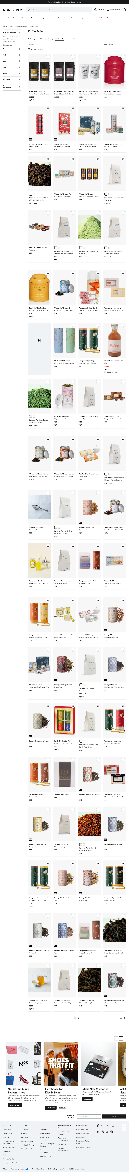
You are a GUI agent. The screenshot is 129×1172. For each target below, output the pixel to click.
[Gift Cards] (98, 1064)
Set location (7, 45)
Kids (72, 18)
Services (118, 18)
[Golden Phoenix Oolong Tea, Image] (89, 980)
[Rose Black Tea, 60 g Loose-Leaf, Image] (114, 980)
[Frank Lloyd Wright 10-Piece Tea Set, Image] (114, 396)
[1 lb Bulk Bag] (34, 194)
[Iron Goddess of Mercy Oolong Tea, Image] (39, 173)
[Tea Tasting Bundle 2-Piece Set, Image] (89, 453)
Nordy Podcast (26, 1149)
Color (5, 55)
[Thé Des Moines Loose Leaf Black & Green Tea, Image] (39, 287)
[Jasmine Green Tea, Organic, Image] (89, 396)
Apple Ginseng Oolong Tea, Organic (39, 1001)
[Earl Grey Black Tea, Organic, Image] (114, 173)
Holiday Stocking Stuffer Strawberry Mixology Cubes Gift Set (89, 310)
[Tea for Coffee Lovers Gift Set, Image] (89, 560)
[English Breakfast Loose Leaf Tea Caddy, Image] (39, 453)
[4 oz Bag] (56, 528)
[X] (107, 1132)
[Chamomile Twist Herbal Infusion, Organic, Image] (114, 227)
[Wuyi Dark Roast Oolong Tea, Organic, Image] (114, 930)
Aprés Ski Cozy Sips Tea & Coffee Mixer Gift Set (114, 796)
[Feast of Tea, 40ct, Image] (39, 124)
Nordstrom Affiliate (83, 1147)
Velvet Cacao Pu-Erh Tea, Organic (88, 745)
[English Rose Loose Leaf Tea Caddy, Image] (114, 507)
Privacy (5, 1169)
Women (23, 18)
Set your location (37, 49)
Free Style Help (45, 1133)
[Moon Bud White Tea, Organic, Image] (64, 824)
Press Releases (81, 1137)
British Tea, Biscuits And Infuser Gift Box (88, 146)
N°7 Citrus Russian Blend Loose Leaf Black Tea (113, 93)
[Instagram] (98, 1132)
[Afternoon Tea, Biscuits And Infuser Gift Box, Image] (39, 664)
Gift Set (62, 794)
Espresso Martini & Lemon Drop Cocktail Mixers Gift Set (39, 900)
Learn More (62, 1108)
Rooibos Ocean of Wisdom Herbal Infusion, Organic (64, 253)
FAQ (4, 1155)
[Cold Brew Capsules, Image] (39, 227)
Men (32, 18)
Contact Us (7, 1129)
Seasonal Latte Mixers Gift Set (38, 795)
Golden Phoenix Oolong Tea (86, 1001)
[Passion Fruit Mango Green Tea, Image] (39, 824)
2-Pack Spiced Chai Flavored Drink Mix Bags (88, 93)
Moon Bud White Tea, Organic (62, 845)
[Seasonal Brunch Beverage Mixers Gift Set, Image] (39, 614)
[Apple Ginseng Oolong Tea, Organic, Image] (39, 980)
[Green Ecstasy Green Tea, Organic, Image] (39, 396)
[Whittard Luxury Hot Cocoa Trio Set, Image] (89, 173)
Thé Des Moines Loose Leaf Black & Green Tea (38, 310)
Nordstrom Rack (82, 1129)
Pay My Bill (62, 1144)
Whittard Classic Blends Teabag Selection (112, 583)
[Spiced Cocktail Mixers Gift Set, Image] (114, 877)
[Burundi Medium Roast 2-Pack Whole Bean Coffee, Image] (64, 71)
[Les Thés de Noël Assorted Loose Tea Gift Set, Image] (64, 720)
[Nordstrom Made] (23, 1064)
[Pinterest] (103, 1132)
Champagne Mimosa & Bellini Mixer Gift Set (114, 310)
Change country (8, 1163)
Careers (24, 1133)
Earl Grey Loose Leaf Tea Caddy (63, 309)
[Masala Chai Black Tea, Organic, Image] (64, 507)
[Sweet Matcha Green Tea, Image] (89, 227)
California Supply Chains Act (56, 1169)
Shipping (6, 1137)
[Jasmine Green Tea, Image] (39, 720)
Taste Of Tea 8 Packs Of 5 (113, 145)
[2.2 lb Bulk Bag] (84, 248)
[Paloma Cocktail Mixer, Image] (114, 340)
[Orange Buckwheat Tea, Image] (89, 507)
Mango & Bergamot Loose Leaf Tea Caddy (64, 476)
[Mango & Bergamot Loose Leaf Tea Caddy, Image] (64, 453)
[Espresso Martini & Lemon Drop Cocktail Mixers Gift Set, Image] (39, 877)
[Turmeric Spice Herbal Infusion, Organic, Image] (114, 453)
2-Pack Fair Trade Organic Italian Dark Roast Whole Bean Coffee (38, 93)
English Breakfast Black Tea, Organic (86, 690)
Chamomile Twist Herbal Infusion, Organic (113, 253)
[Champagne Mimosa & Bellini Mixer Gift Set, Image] (114, 287)
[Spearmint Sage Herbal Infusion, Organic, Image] (64, 560)
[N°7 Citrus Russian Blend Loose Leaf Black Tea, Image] (114, 71)
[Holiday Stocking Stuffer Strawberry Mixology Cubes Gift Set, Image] (89, 287)
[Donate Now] (61, 1064)
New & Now (12, 18)
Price (5, 73)
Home (92, 18)
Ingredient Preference (7, 87)
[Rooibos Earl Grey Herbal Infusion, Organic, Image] (89, 824)
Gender (5, 49)
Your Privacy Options (17, 1169)
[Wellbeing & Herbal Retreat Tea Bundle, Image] (89, 614)
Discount (6, 80)
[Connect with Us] (116, 1132)
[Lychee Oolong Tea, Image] (89, 774)
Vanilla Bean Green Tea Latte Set (87, 951)
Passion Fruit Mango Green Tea (38, 845)
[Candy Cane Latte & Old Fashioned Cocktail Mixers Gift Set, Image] (114, 720)
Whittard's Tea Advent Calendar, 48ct (62, 146)
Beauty (41, 18)
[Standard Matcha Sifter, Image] (39, 507)
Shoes (51, 18)
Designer (82, 18)
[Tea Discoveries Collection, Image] (64, 173)
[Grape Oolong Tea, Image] (114, 824)
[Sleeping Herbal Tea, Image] (64, 930)
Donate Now (51, 1108)
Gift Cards (87, 1099)
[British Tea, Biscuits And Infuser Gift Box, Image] (89, 124)
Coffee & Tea (59, 39)
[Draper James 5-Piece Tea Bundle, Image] (64, 614)
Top (124, 1129)
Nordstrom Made (15, 1105)
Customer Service (9, 1126)
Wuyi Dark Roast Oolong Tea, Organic (113, 951)
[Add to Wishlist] (48, 57)
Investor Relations (82, 1133)
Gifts (101, 18)
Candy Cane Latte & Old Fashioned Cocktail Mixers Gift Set (112, 743)
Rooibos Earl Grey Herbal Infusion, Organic (88, 850)
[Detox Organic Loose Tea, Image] (64, 396)
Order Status (7, 1133)
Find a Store (44, 1129)
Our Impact (25, 1137)
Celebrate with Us (74, 2)
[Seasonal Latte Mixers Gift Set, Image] (39, 774)
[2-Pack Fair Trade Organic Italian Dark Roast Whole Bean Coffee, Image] (39, 71)
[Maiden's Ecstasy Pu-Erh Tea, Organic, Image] (64, 980)
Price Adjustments (9, 1147)
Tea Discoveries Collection (62, 195)
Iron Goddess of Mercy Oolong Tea (38, 199)
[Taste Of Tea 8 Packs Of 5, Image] (114, 124)
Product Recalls (8, 1159)
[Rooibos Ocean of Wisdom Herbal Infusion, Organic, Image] (64, 227)
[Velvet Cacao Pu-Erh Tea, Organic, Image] (89, 720)
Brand (5, 61)
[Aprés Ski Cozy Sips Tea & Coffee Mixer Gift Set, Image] (114, 774)
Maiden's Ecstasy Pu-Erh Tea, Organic (64, 1001)
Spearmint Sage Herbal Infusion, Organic (62, 583)
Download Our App (107, 1126)
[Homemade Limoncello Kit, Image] (39, 560)
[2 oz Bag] (31, 194)
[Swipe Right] (121, 1038)
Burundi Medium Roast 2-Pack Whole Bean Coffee (64, 93)
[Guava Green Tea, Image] (64, 877)
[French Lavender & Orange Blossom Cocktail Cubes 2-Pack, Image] (64, 340)
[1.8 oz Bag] (34, 417)
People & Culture (27, 1141)
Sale (108, 18)
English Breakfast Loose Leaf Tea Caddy (39, 476)
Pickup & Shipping (9, 32)
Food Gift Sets (72, 39)
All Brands (25, 1129)
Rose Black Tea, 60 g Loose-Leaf (114, 1001)
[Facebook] (111, 1132)
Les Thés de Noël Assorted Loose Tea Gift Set (63, 743)
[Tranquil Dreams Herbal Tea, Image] (114, 614)
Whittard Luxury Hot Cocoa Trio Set (89, 196)
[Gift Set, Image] (64, 774)
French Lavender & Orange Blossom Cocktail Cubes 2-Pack (64, 363)
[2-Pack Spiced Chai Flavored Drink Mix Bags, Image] (89, 71)
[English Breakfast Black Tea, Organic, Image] (89, 664)
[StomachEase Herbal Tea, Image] (89, 877)
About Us (24, 1126)
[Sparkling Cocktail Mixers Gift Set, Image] (89, 340)
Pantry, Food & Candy (21, 26)
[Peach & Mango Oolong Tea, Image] (39, 930)
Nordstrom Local (45, 1156)
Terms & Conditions (38, 1169)
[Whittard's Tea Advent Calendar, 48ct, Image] (64, 124)
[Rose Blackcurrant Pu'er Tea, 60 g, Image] (114, 664)
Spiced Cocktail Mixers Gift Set (113, 899)
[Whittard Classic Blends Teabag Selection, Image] (114, 560)
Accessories (62, 18)
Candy (50, 39)
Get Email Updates (27, 1145)
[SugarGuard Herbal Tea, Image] (64, 664)
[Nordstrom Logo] (13, 10)
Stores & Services (46, 1126)
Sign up (114, 1116)
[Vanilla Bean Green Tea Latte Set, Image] (89, 930)
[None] (31, 417)
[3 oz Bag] (81, 248)
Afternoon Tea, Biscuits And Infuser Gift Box (39, 687)
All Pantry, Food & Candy (37, 39)
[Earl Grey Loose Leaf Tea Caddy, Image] (64, 287)
